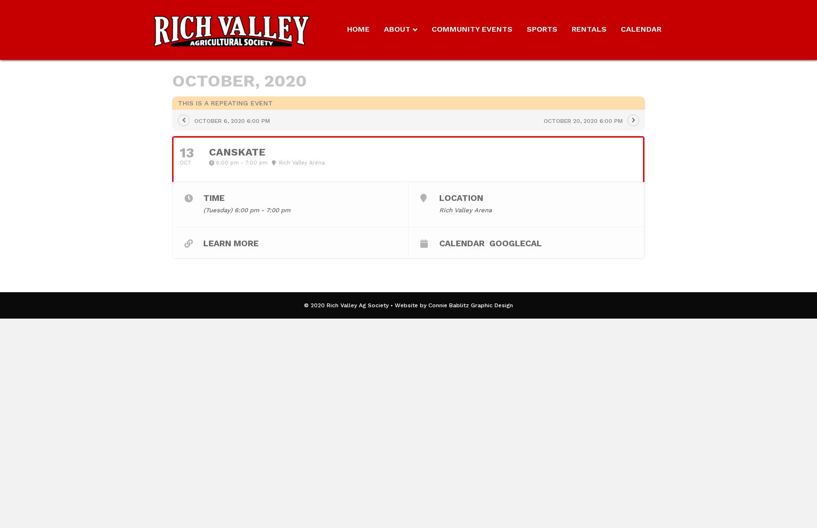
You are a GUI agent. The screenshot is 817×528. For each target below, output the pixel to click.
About (397, 29)
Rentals (589, 29)
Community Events (472, 29)
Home (358, 29)
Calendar (641, 29)
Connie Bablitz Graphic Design (470, 305)
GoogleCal (515, 243)
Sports (542, 29)
